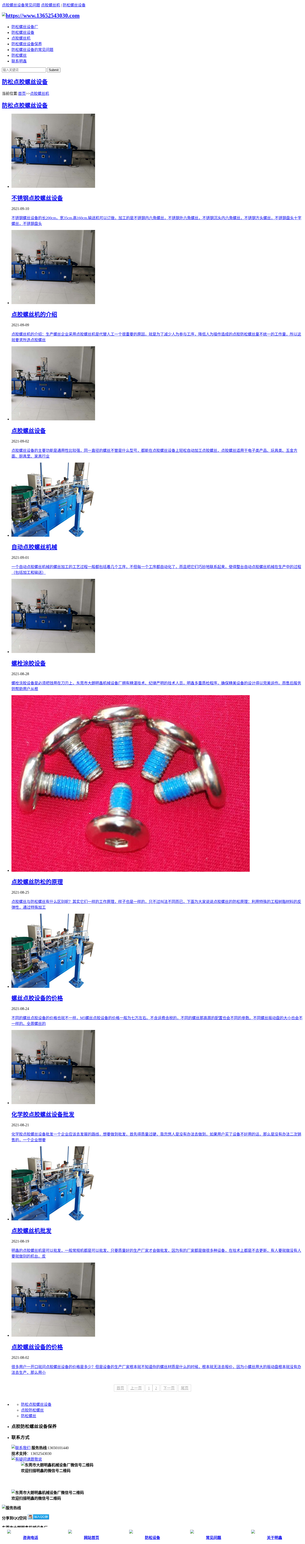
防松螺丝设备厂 (24, 27)
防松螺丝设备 (74, 5)
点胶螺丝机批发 (31, 1231)
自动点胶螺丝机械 (34, 547)
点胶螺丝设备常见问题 (21, 5)
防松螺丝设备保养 (26, 44)
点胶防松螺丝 (32, 1410)
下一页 (169, 1388)
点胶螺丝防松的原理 (37, 882)
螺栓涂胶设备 (28, 663)
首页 (22, 94)
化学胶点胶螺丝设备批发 (42, 1114)
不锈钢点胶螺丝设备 (37, 198)
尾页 (184, 1388)
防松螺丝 (19, 55)
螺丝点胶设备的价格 (37, 998)
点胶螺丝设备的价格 (37, 1347)
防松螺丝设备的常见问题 (32, 50)
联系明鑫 (19, 61)
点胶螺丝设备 (28, 431)
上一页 (136, 1388)
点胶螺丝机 (50, 5)
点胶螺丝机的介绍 (34, 314)
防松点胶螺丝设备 (25, 82)
